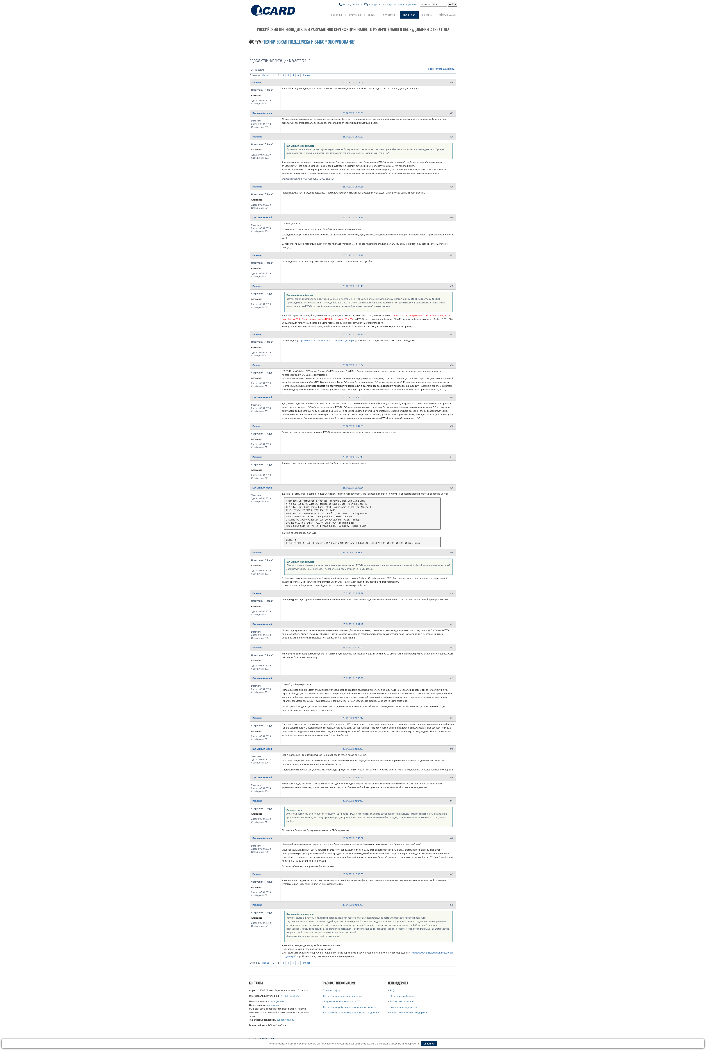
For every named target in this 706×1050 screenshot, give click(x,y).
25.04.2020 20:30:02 (353, 647)
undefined (429, 1043)
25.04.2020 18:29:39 (353, 593)
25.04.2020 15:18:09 (353, 82)
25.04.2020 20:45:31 (353, 678)
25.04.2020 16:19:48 (353, 255)
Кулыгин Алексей (262, 113)
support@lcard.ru (408, 4)
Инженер (257, 82)
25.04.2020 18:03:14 (353, 487)
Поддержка (409, 14)
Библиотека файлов (401, 1001)
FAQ (392, 990)
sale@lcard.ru (392, 4)
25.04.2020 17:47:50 (353, 426)
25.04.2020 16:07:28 (353, 186)
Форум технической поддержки (408, 1012)
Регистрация (441, 69)
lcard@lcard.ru (376, 4)
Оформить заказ (447, 14)
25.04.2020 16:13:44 (353, 217)
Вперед (306, 75)
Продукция (355, 14)
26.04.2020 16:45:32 (353, 838)
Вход (451, 69)
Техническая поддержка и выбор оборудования (309, 42)
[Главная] (280, 10)
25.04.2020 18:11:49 (353, 552)
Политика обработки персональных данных (349, 1007)
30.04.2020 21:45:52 (353, 905)
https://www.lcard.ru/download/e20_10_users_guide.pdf (326, 340)
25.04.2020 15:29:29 (353, 113)
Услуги (371, 14)
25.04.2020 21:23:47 (353, 718)
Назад (265, 75)
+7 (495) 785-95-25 (352, 4)
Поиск (430, 69)
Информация (389, 14)
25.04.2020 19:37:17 (353, 624)
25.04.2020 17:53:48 (353, 457)
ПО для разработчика (402, 995)
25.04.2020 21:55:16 (353, 777)
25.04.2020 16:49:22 (353, 334)
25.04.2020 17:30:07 (353, 397)
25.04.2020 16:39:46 (353, 286)
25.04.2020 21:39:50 (353, 749)
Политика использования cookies (343, 995)
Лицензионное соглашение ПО (342, 1001)
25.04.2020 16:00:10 (353, 136)
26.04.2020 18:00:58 (353, 874)
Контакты (427, 14)
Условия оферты (333, 990)
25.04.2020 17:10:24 (353, 365)
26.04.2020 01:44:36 (353, 801)
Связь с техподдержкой (403, 1007)
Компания (336, 14)
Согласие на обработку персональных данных (351, 1012)
